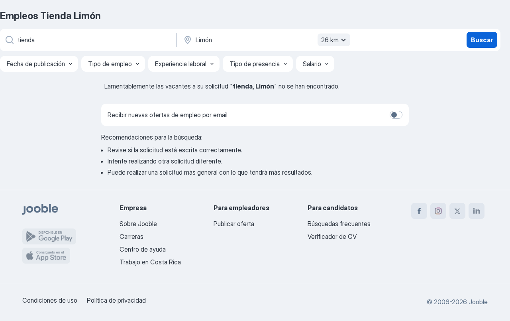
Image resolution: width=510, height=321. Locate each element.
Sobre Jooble (138, 224)
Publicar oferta (234, 224)
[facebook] (419, 211)
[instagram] (438, 211)
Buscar (482, 40)
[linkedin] (476, 211)
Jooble (478, 302)
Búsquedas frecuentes (339, 224)
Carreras (131, 236)
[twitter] (457, 211)
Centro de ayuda (143, 249)
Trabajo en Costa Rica (150, 262)
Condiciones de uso (49, 300)
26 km (330, 40)
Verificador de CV (332, 236)
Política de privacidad (116, 300)
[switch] (396, 115)
